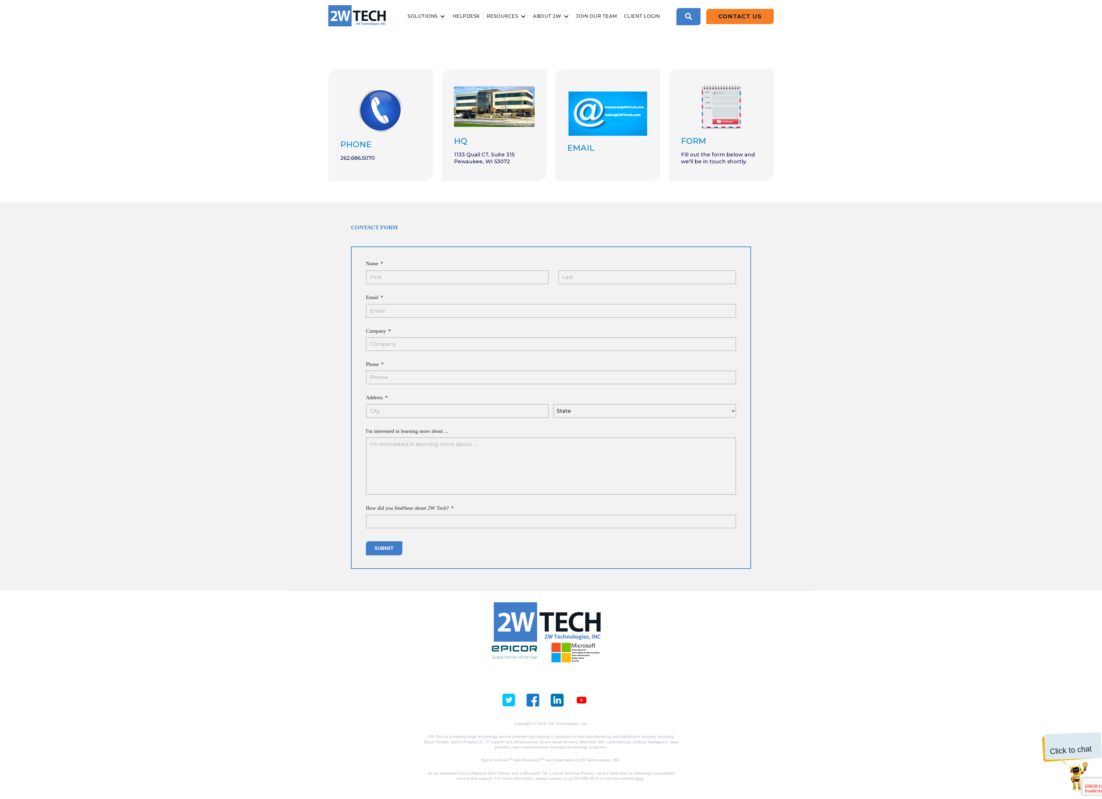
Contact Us (740, 16)
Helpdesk (466, 16)
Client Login (642, 16)
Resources (502, 16)
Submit (384, 548)
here (639, 778)
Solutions (423, 16)
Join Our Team (596, 16)
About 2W (547, 16)
